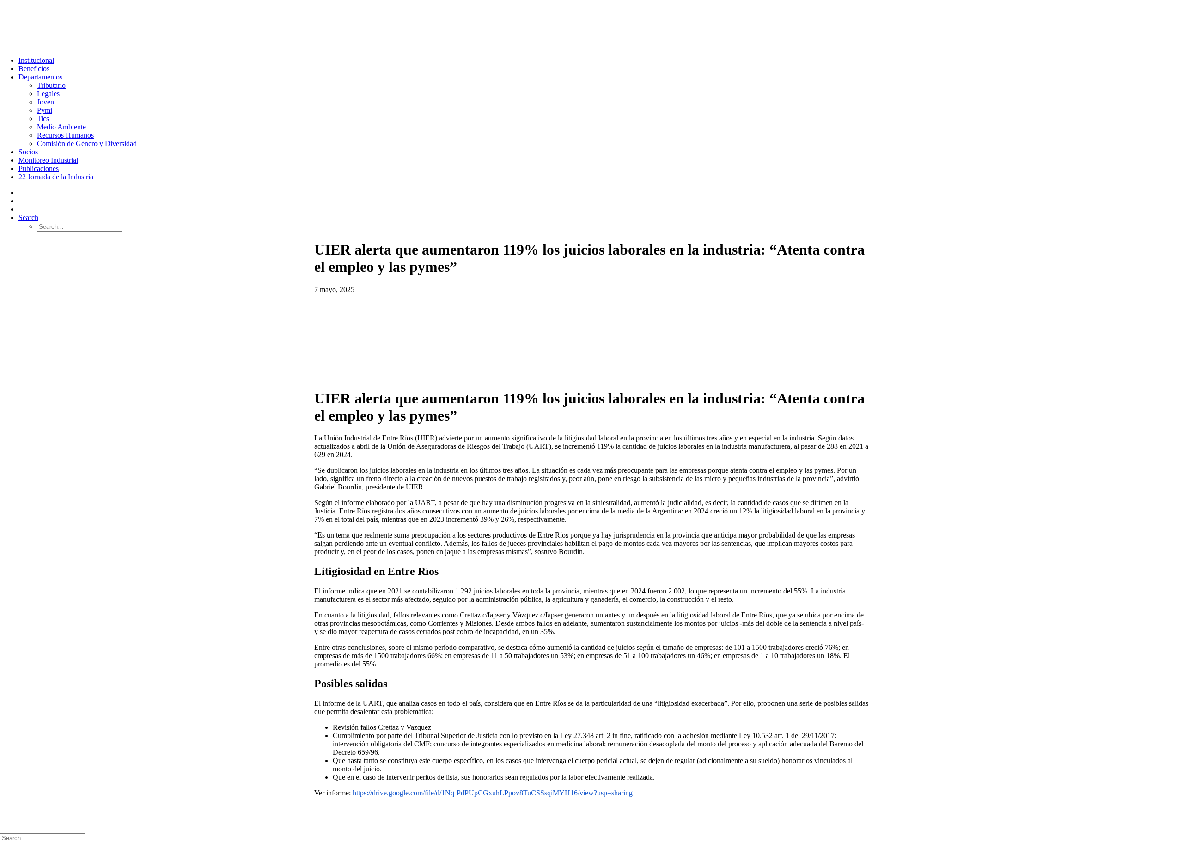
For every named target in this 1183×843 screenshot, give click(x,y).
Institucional (36, 60)
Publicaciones (38, 168)
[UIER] (591, 24)
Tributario (51, 85)
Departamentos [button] (40, 77)
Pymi (44, 110)
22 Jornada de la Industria (55, 177)
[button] (28, 217)
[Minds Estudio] (355, 812)
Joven (45, 102)
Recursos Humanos (65, 135)
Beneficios (33, 69)
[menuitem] (600, 60)
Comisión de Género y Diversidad (87, 143)
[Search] (42, 838)
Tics (43, 118)
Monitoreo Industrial (48, 160)
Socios (28, 152)
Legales (48, 94)
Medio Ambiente (61, 127)
